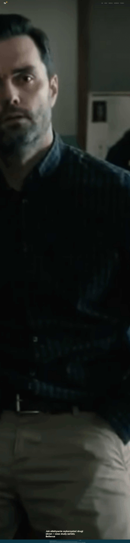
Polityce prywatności (83, 542)
